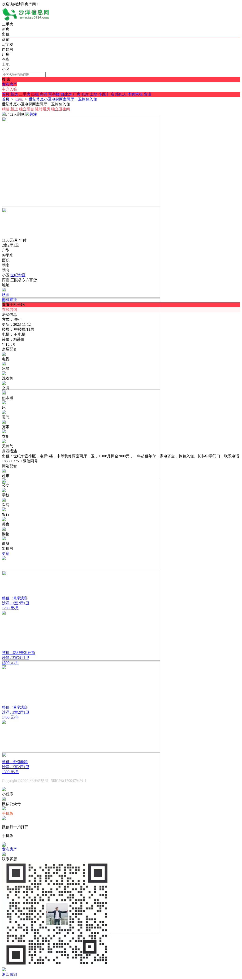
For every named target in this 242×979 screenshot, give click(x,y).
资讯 (147, 94)
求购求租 (135, 94)
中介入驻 (9, 89)
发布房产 (9, 84)
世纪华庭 (18, 275)
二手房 (24, 94)
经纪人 (121, 94)
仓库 (85, 94)
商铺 (43, 94)
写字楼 (54, 94)
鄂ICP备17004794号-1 (68, 781)
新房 (14, 94)
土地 (93, 94)
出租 (35, 94)
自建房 (66, 94)
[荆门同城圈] (25, 20)
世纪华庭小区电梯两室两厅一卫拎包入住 (63, 99)
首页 (5, 94)
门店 (110, 94)
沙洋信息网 (38, 781)
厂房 (76, 94)
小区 (102, 94)
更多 (5, 553)
